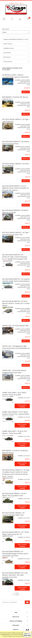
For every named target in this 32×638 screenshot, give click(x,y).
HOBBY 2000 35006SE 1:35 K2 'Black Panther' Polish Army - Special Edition (15, 413)
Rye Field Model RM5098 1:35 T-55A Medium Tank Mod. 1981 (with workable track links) (15, 575)
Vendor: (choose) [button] (7, 44)
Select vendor (5, 29)
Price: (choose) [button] (7, 52)
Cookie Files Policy (5, 634)
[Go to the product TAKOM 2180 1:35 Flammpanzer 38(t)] (7, 330)
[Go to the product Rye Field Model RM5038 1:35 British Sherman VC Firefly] (7, 217)
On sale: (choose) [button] (7, 61)
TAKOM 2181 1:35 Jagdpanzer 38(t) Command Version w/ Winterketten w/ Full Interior (16, 348)
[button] (4, 19)
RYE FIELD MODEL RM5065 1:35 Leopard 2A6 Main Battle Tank (13, 514)
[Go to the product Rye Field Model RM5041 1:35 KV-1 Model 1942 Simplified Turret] (7, 500)
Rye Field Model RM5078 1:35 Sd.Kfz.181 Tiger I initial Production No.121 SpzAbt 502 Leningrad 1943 (14, 257)
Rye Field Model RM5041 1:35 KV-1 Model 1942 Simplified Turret (14, 494)
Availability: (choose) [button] (8, 48)
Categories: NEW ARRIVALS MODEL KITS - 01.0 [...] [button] (15, 39)
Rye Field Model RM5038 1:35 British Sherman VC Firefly (15, 211)
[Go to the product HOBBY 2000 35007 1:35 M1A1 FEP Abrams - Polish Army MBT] (7, 438)
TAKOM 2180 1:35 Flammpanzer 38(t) (15, 326)
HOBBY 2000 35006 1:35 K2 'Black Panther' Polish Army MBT (14, 394)
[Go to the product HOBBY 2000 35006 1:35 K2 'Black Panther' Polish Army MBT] (7, 399)
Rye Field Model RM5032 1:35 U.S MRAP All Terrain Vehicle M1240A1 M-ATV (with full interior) (15, 188)
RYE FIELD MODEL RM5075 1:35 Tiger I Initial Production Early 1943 (15, 233)
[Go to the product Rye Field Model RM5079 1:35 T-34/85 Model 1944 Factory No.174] (7, 538)
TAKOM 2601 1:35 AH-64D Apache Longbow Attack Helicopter (14, 371)
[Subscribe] (27, 602)
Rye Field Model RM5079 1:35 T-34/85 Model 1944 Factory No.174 (15, 533)
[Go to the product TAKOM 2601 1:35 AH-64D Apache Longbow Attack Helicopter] (7, 377)
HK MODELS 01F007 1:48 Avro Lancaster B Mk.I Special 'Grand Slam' (15, 76)
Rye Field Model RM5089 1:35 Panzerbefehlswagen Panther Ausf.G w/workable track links (15, 553)
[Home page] (16, 9)
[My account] (20, 19)
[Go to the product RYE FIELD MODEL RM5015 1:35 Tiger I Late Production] (7, 126)
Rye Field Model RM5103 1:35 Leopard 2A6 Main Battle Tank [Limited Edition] (15, 280)
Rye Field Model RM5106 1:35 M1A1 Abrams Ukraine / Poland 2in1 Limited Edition (16, 303)
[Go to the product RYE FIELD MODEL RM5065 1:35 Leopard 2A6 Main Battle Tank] (7, 519)
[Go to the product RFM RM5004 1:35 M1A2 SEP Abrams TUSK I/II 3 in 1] (7, 103)
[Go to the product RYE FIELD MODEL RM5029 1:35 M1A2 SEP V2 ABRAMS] (7, 170)
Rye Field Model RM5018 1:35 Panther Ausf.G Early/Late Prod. (15, 142)
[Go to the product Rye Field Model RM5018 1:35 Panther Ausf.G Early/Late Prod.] (7, 148)
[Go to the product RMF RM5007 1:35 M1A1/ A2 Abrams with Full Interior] (7, 457)
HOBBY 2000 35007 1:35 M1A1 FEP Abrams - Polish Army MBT (14, 432)
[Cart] (28, 19)
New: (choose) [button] (7, 57)
